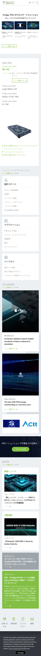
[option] (20, 29)
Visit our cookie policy (15, 648)
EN (30, 2)
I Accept (20, 653)
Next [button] (38, 138)
